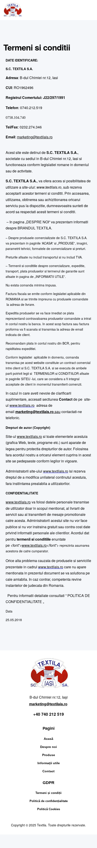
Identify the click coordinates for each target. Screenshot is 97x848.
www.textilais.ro (22, 405)
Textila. (42, 825)
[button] (82, 10)
